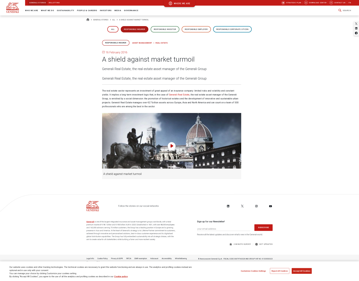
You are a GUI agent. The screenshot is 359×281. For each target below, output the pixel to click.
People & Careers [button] (87, 10)
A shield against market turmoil (122, 174)
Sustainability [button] (65, 10)
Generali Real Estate (179, 94)
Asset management (142, 43)
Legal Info (90, 259)
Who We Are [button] (31, 10)
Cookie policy (121, 276)
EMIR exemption (140, 259)
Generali (90, 222)
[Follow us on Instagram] (256, 206)
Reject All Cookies (279, 271)
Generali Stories (100, 20)
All (113, 20)
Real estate (162, 43)
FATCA (128, 259)
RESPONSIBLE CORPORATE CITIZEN (232, 29)
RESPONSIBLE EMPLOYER (196, 29)
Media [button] (117, 10)
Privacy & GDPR (117, 259)
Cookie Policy (102, 259)
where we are (182, 3)
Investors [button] (106, 10)
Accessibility (167, 259)
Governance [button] (131, 10)
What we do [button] (47, 10)
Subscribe (263, 228)
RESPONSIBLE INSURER (134, 29)
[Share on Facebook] (356, 33)
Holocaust (154, 259)
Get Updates (266, 244)
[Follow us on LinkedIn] (228, 206)
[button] (345, 10)
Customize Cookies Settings (253, 271)
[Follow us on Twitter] (242, 206)
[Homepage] (87, 20)
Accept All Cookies (301, 271)
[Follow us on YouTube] (270, 206)
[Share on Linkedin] (356, 28)
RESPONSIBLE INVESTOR (165, 29)
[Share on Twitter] (356, 24)
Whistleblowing (181, 259)
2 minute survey (242, 244)
